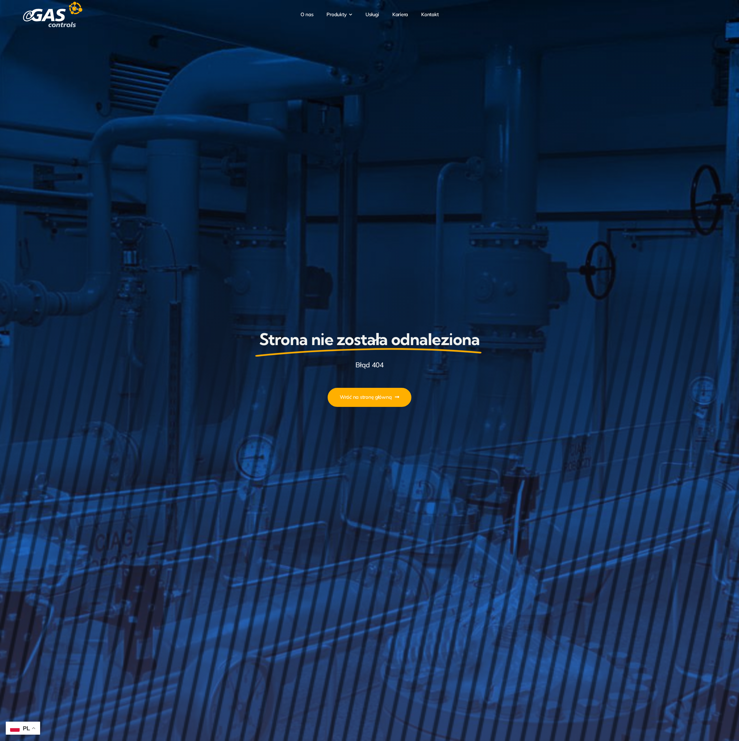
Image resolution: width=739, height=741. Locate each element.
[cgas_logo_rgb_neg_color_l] (52, 4)
